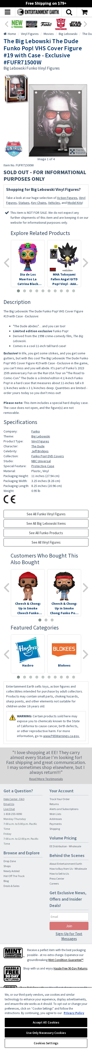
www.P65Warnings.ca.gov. (61, 736)
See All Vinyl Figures (46, 542)
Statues (23, 203)
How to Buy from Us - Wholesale (68, 868)
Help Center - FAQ (14, 799)
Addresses (56, 819)
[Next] (85, 23)
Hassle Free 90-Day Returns (70, 968)
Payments (56, 824)
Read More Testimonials (46, 779)
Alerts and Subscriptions (64, 809)
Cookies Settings (46, 1043)
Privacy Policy (74, 1013)
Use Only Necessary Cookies (46, 1033)
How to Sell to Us (59, 873)
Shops (7, 866)
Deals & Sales (11, 886)
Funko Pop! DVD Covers (47, 456)
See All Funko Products (46, 533)
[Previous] (6, 23)
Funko (35, 431)
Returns (54, 804)
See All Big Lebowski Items (46, 523)
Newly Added (12, 871)
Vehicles (54, 203)
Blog (6, 881)
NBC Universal (41, 461)
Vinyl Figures (40, 441)
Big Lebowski (40, 436)
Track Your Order (60, 799)
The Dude (38, 446)
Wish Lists (55, 814)
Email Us (9, 804)
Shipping (55, 829)
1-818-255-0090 (13, 814)
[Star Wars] (75, 24)
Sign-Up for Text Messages (69, 936)
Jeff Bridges (40, 451)
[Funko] (46, 24)
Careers (54, 883)
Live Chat (9, 809)
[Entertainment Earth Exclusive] (31, 24)
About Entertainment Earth (66, 863)
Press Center (57, 878)
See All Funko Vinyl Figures (46, 514)
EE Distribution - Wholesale (65, 846)
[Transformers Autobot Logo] (61, 24)
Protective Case (42, 466)
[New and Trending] (17, 24)
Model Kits (74, 203)
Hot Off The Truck (14, 876)
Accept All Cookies (46, 1022)
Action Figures (67, 198)
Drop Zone (10, 861)
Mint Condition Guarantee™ (65, 960)
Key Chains (38, 203)
